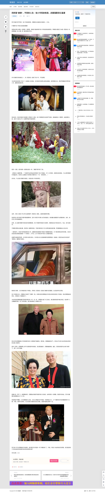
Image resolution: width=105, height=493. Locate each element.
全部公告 (84, 25)
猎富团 (19, 490)
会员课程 (26, 2)
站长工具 (19, 2)
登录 (87, 2)
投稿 (94, 6)
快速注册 (92, 2)
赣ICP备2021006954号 (27, 490)
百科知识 (14, 16)
